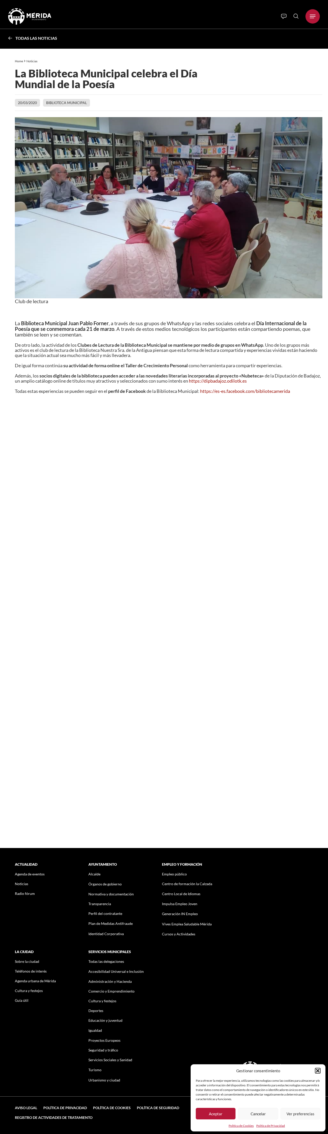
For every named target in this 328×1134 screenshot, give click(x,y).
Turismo (94, 1070)
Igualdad (95, 1030)
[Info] (283, 16)
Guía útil (21, 1000)
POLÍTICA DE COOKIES (112, 1108)
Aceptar (215, 1113)
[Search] (296, 16)
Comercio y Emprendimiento (111, 991)
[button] (317, 1070)
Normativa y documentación (111, 894)
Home (19, 61)
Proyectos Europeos (104, 1040)
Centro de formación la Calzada (187, 884)
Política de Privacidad (270, 1126)
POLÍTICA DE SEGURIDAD (158, 1108)
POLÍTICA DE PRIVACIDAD (65, 1108)
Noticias (32, 61)
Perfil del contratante (105, 913)
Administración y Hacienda (110, 981)
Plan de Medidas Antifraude (110, 923)
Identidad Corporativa (106, 934)
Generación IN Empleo (180, 914)
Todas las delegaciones (106, 961)
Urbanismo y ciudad (104, 1080)
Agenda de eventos (30, 874)
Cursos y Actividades (178, 934)
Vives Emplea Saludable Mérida (187, 924)
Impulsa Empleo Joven (179, 904)
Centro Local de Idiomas (181, 894)
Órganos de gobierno (105, 884)
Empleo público (174, 874)
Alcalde (94, 874)
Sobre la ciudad (27, 961)
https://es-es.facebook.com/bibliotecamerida (245, 391)
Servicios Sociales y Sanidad (110, 1060)
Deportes (95, 1010)
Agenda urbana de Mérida (35, 981)
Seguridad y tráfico (103, 1050)
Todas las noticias (36, 38)
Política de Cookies (241, 1126)
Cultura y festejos (29, 990)
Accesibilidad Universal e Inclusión (116, 971)
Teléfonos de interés (31, 971)
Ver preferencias (300, 1113)
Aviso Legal (26, 1108)
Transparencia (99, 904)
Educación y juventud (105, 1020)
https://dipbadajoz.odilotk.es (218, 381)
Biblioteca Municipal (66, 102)
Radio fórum (25, 893)
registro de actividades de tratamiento (54, 1117)
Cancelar (258, 1113)
